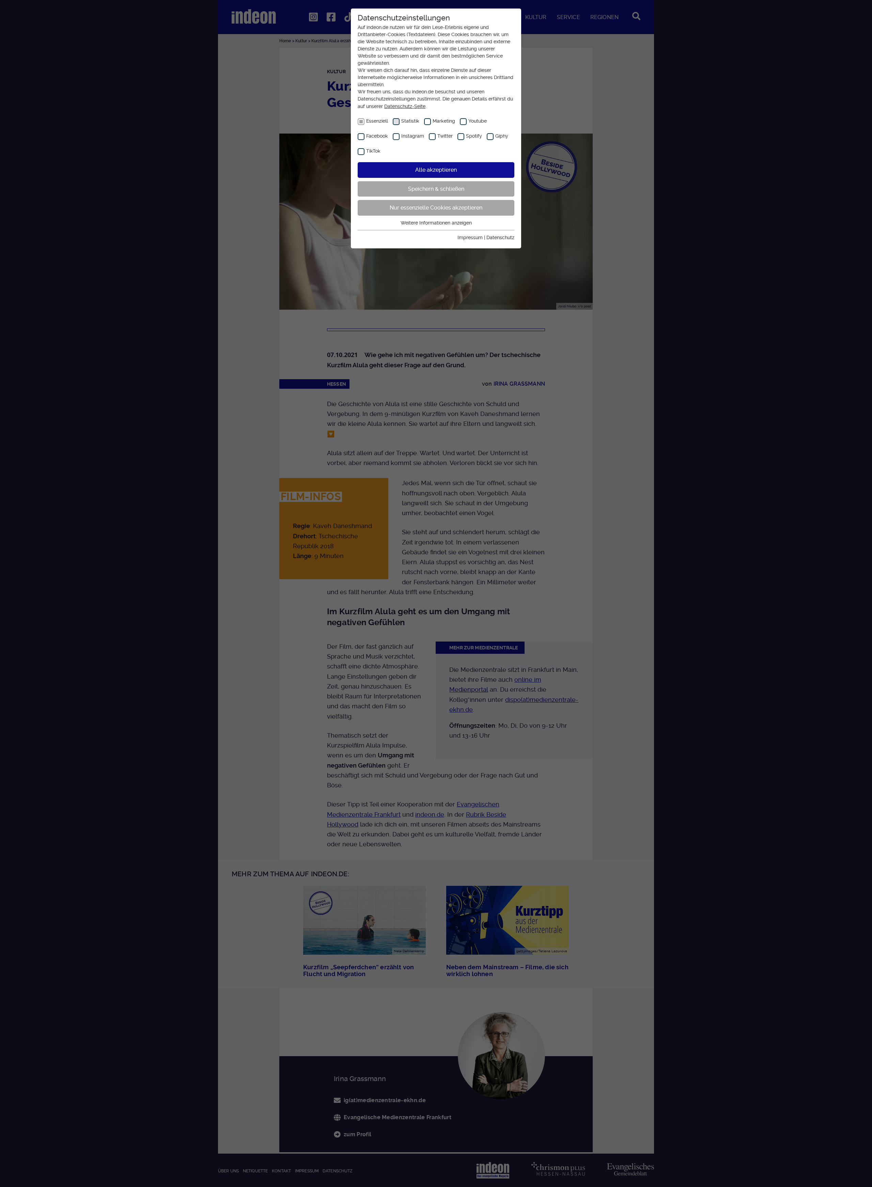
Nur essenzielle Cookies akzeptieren (436, 207)
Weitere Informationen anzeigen (436, 223)
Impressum (470, 237)
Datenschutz (500, 237)
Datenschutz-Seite (404, 106)
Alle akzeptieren (436, 170)
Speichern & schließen (436, 189)
